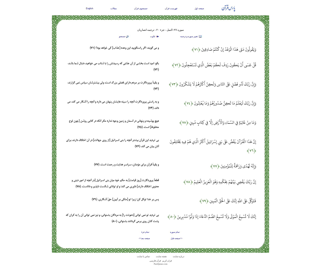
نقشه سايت (161, 256)
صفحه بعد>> (144, 238)
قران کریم (167, 260)
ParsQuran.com (160, 264)
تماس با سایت (143, 256)
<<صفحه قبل (176, 238)
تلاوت (153, 36)
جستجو (122, 36)
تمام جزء (145, 232)
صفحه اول (199, 8)
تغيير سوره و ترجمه (189, 36)
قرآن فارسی (155, 260)
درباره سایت (178, 256)
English (89, 8)
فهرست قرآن (171, 8)
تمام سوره (175, 232)
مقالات (114, 8)
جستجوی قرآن (140, 8)
